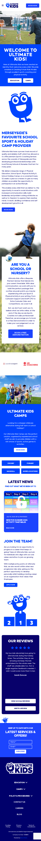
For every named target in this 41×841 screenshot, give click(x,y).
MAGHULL (11, 471)
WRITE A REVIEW (20, 708)
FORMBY (30, 463)
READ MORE (10, 528)
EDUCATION (14, 80)
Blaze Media (23, 837)
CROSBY (10, 463)
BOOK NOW (32, 5)
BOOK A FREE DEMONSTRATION (21, 334)
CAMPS (28, 80)
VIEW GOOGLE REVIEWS (20, 701)
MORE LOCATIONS (30, 471)
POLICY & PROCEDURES (19, 796)
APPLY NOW (10, 585)
